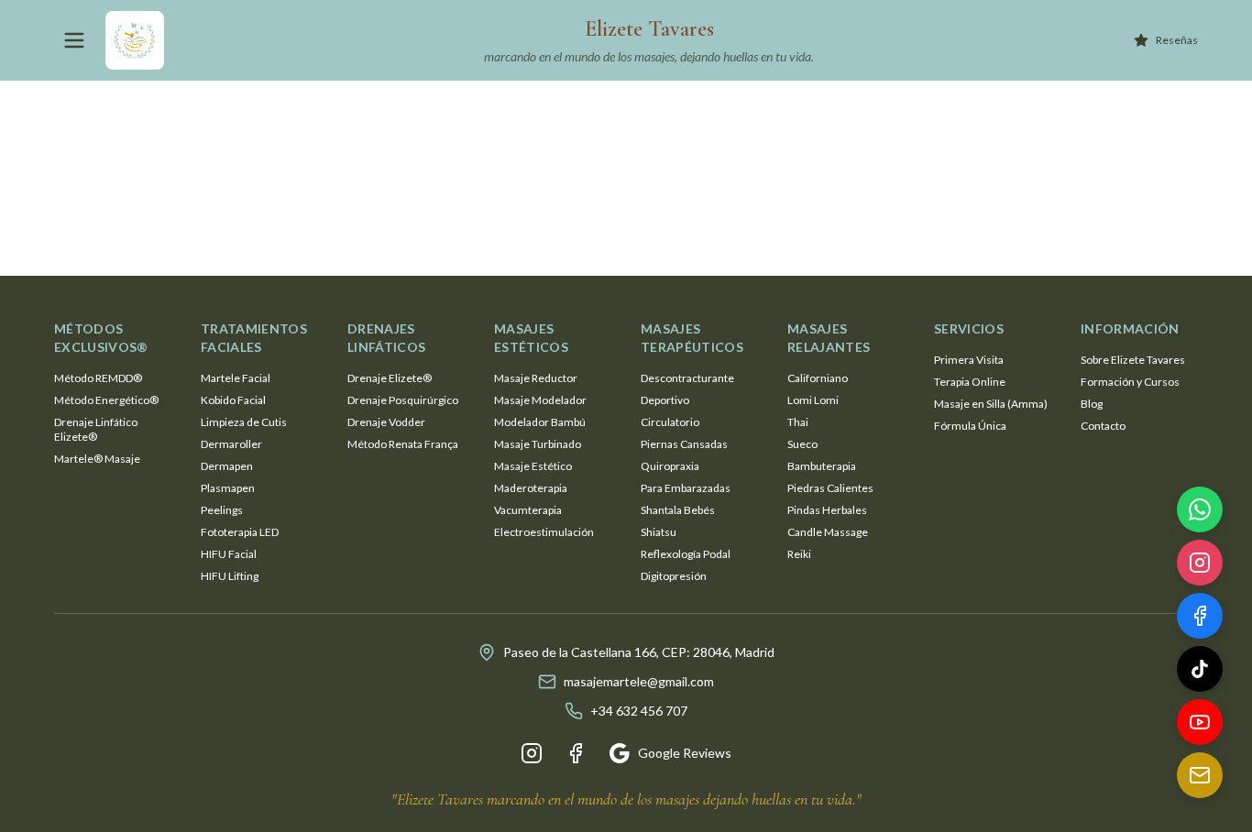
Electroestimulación (544, 532)
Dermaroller (231, 444)
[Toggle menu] (74, 40)
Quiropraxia (670, 466)
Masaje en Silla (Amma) (991, 404)
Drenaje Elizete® (389, 378)
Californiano (817, 378)
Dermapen (227, 466)
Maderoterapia (530, 488)
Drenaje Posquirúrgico (402, 400)
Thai (797, 422)
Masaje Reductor (535, 378)
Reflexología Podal (685, 554)
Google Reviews (684, 753)
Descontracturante (687, 378)
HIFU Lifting (229, 576)
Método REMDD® (98, 378)
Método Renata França (402, 444)
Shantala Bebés (678, 510)
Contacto (1103, 425)
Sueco (802, 444)
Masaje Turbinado (537, 444)
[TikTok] (1200, 672)
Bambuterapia (821, 466)
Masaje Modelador (540, 400)
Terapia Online (969, 382)
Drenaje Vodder (386, 422)
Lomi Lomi (813, 400)
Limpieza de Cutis (244, 422)
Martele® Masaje (97, 458)
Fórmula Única (970, 425)
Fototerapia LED (240, 532)
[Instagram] (532, 753)
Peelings (222, 510)
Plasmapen (228, 488)
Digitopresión (674, 576)
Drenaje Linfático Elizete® (95, 429)
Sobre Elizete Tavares (1133, 360)
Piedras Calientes (830, 488)
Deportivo (665, 400)
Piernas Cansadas (684, 444)
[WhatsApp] (1200, 512)
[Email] (1200, 778)
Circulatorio (670, 422)
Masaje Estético (533, 466)
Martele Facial (235, 378)
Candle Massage (827, 532)
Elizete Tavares (649, 29)
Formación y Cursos (1130, 382)
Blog (1092, 404)
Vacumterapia (528, 510)
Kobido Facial (233, 400)
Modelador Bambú (540, 422)
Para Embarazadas (685, 488)
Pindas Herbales (827, 510)
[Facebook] (576, 753)
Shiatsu (658, 532)
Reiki (799, 554)
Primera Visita (969, 360)
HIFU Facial (229, 554)
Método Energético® (106, 400)
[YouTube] (1200, 725)
